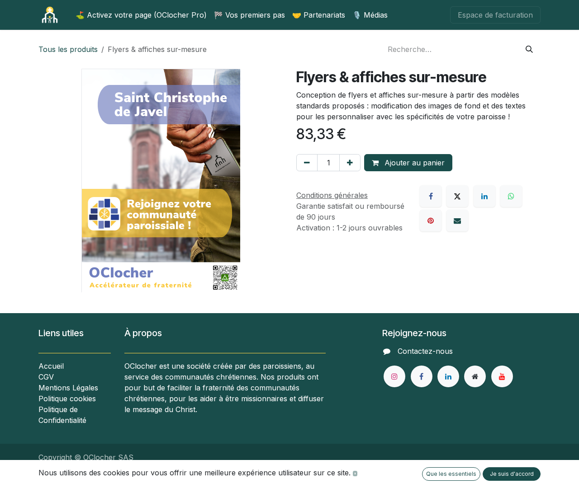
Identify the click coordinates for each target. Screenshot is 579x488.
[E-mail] (457, 220)
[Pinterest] (430, 220)
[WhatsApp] (511, 196)
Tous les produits (68, 49)
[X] (457, 196)
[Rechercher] (529, 49)
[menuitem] (141, 15)
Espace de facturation (495, 14)
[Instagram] (394, 376)
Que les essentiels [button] (451, 473)
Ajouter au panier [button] (413, 162)
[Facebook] (430, 196)
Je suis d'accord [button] (512, 473)
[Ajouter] (350, 162)
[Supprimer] (307, 162)
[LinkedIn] (484, 196)
